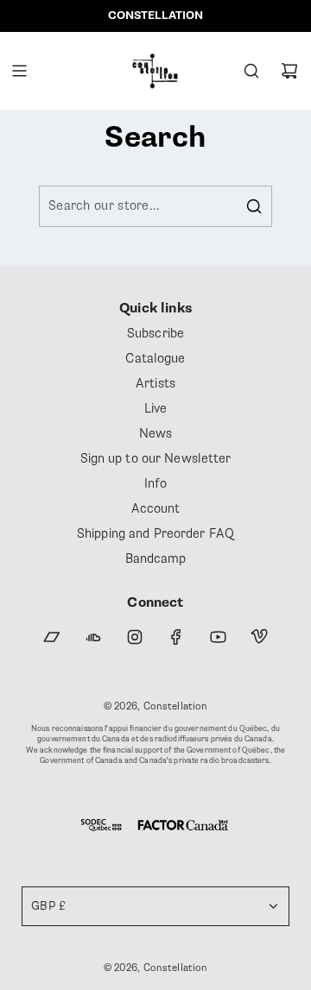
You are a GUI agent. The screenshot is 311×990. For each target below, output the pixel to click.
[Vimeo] (259, 637)
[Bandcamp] (52, 637)
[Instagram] (135, 637)
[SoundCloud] (93, 637)
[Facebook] (176, 637)
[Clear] (215, 206)
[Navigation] (19, 71)
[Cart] (289, 71)
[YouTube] (218, 637)
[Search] (251, 71)
